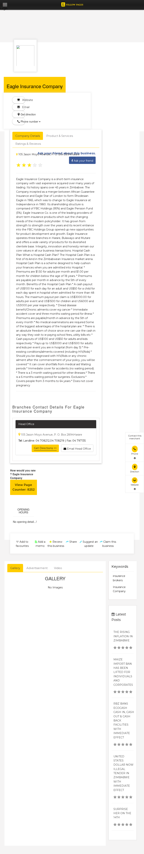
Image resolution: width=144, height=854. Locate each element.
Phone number (22, 121)
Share (73, 541)
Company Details (27, 136)
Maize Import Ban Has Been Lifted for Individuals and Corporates (123, 672)
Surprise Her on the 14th (122, 813)
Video (58, 568)
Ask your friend (83, 160)
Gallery (15, 568)
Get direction (22, 114)
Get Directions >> (45, 448)
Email (22, 107)
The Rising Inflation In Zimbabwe (123, 636)
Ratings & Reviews (28, 143)
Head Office (26, 424)
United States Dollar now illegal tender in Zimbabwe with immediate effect (123, 773)
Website (22, 100)
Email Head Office (78, 448)
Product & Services (59, 136)
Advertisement (37, 568)
